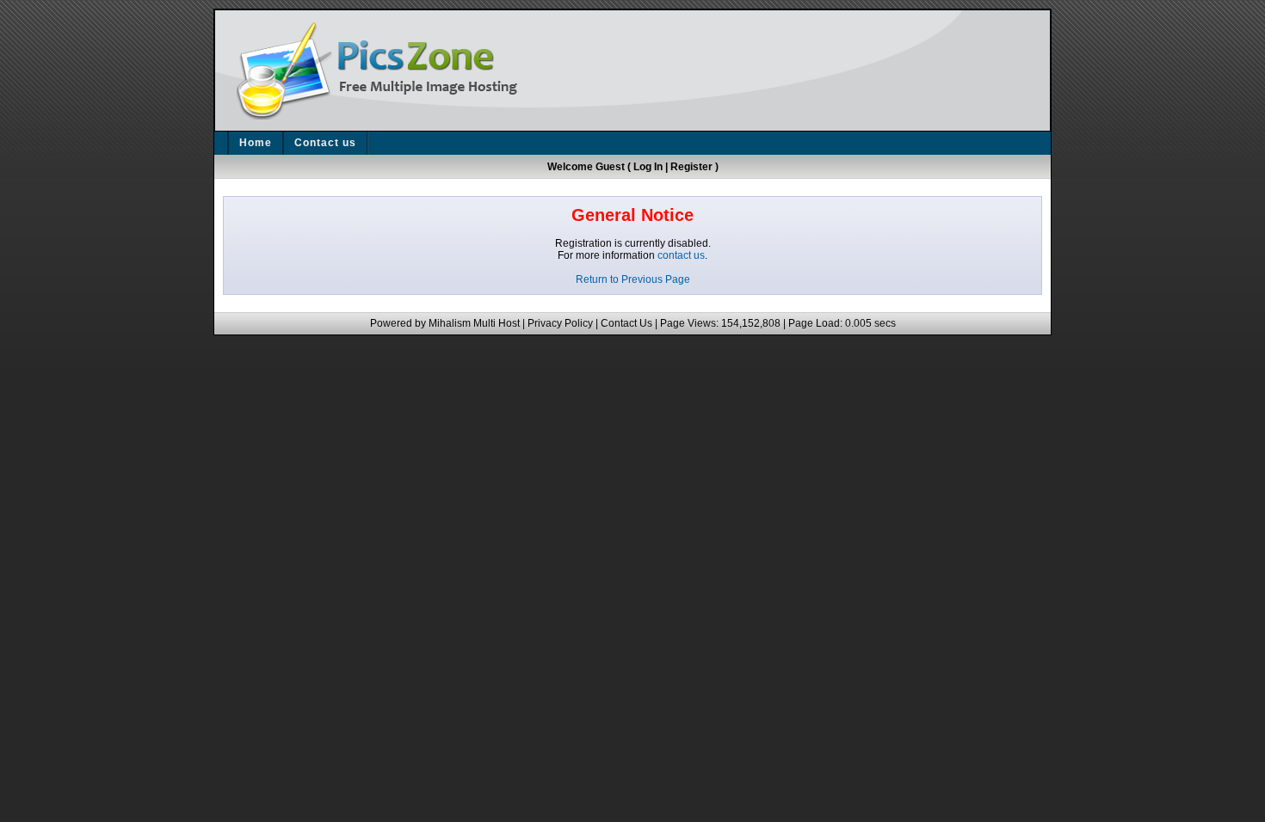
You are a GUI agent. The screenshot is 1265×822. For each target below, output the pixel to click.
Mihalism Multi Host (474, 323)
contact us (681, 255)
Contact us (325, 143)
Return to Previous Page (633, 279)
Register (691, 167)
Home (255, 143)
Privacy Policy (560, 323)
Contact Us (626, 323)
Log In (648, 167)
